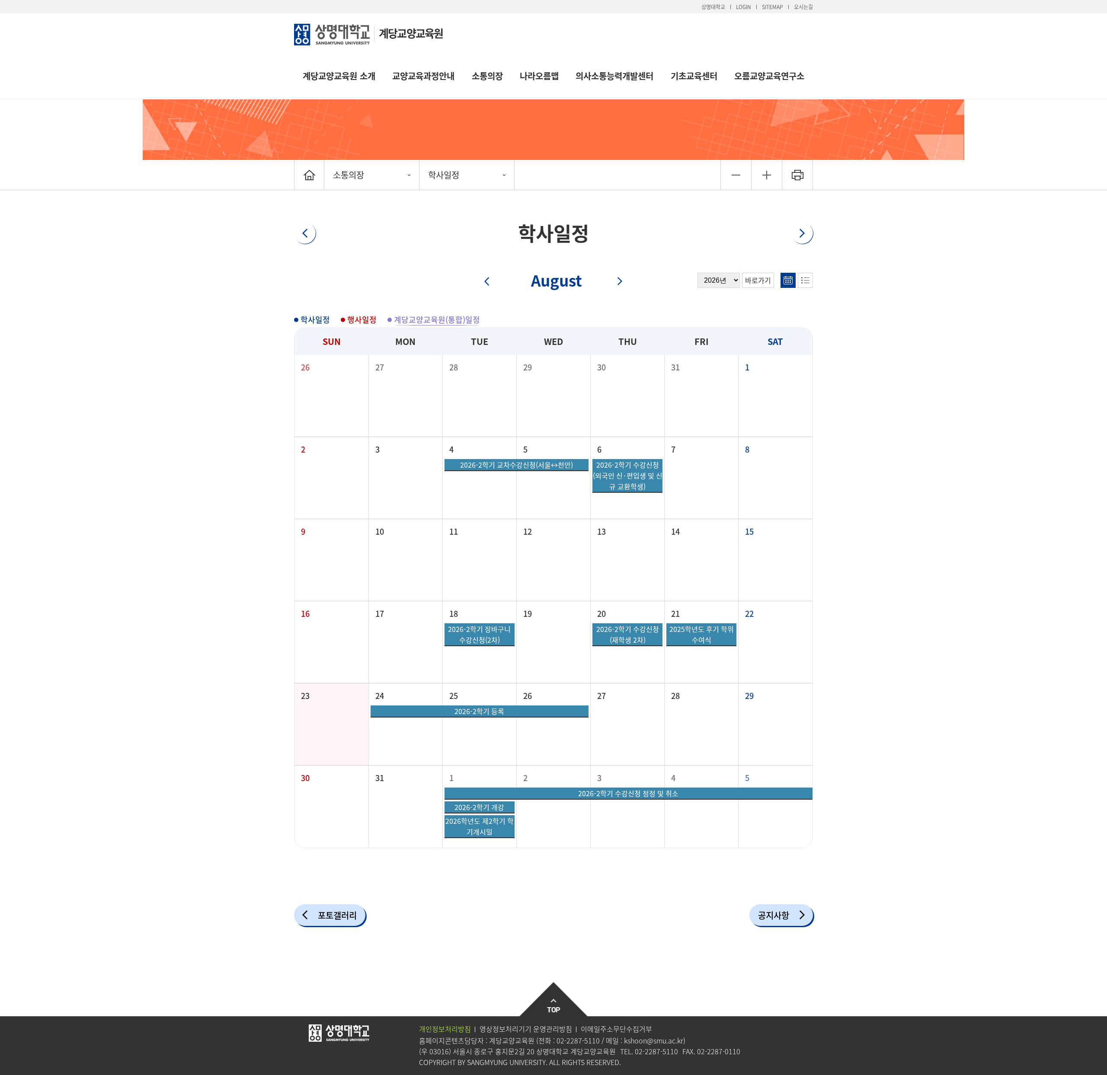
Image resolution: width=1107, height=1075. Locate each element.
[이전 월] (492, 282)
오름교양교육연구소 (769, 76)
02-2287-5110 (578, 1040)
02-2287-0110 (718, 1051)
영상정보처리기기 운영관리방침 (526, 1029)
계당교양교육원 (411, 33)
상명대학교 (713, 7)
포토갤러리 (337, 915)
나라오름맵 (539, 76)
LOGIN (743, 7)
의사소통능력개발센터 (614, 76)
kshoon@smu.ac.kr (653, 1040)
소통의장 (487, 76)
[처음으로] (309, 175)
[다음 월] (614, 282)
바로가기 (758, 280)
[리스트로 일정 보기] (805, 280)
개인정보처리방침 (445, 1029)
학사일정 (443, 175)
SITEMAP (772, 7)
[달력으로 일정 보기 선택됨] (788, 280)
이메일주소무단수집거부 (616, 1029)
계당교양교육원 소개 (339, 76)
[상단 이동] (554, 999)
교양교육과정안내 (423, 76)
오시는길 (803, 7)
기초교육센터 (694, 76)
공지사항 (773, 915)
